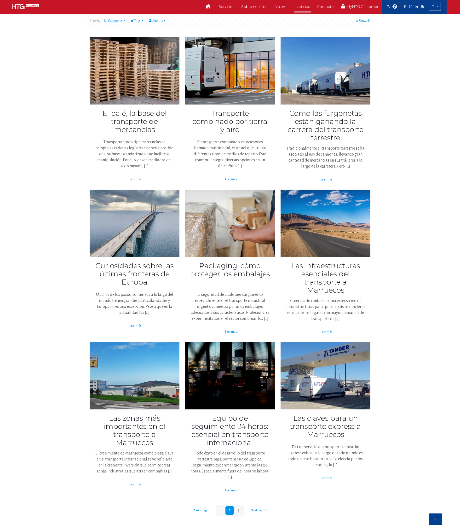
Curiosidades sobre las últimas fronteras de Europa (134, 273)
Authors (157, 21)
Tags (137, 21)
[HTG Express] (25, 6)
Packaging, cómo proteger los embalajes (230, 269)
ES (433, 6)
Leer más (136, 179)
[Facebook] (405, 6)
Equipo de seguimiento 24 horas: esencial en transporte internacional (230, 430)
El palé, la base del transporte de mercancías (134, 121)
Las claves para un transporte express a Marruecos (325, 426)
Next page (257, 510)
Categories (115, 21)
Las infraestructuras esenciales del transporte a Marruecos (325, 278)
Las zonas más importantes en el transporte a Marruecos (134, 430)
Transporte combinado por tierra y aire (229, 121)
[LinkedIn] (416, 6)
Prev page (202, 510)
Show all (364, 21)
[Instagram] (410, 6)
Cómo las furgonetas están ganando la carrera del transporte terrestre (325, 125)
